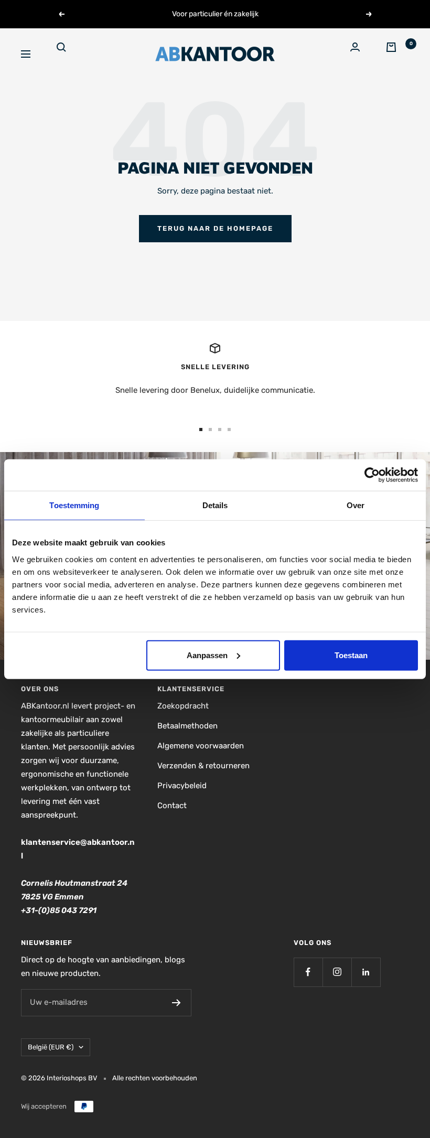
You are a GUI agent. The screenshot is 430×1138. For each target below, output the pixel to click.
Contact (172, 805)
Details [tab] (215, 505)
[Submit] (176, 1002)
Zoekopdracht (183, 706)
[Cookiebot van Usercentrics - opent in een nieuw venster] (372, 475)
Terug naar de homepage (215, 228)
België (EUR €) (50, 1047)
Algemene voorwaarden (200, 745)
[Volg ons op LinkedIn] (365, 972)
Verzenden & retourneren (203, 765)
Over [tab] (355, 505)
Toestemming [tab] (74, 505)
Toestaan (351, 654)
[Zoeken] (68, 54)
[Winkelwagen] (397, 54)
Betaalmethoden (187, 726)
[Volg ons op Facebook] (308, 972)
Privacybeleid (182, 785)
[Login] (361, 54)
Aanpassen (207, 654)
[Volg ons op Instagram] (336, 972)
